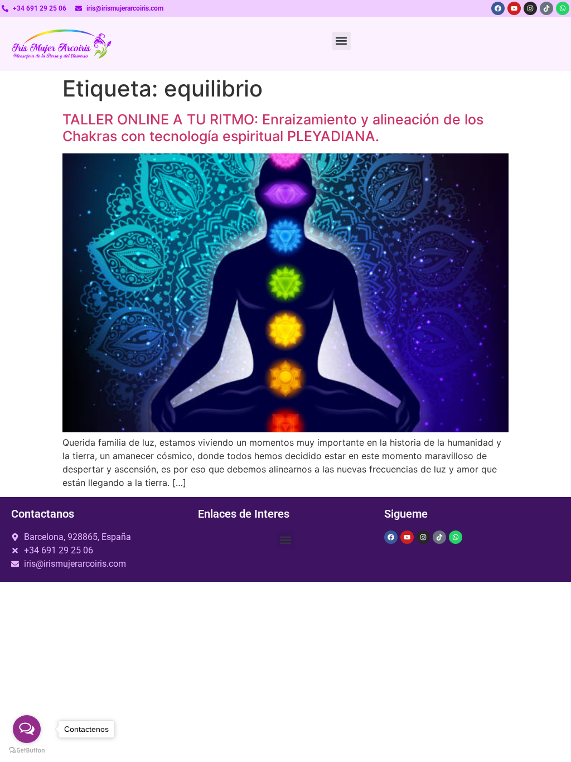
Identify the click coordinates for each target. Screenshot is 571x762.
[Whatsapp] (562, 8)
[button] (341, 41)
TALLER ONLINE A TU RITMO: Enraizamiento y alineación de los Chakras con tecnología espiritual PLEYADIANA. (272, 127)
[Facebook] (498, 8)
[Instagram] (530, 8)
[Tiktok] (546, 8)
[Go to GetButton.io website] (27, 750)
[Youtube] (514, 8)
